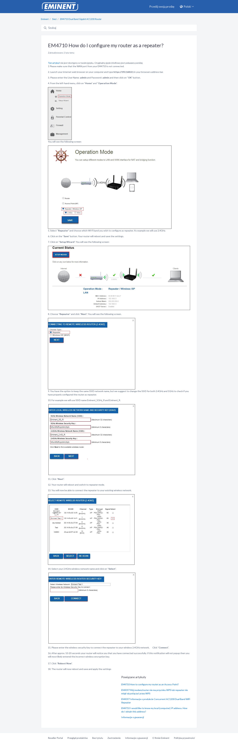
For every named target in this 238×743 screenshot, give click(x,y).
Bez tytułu (97, 738)
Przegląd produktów (77, 738)
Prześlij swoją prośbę (161, 6)
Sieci (54, 19)
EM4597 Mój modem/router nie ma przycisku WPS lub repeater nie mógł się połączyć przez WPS (154, 692)
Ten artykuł (54, 62)
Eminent (45, 19)
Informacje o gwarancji (132, 717)
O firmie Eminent (160, 738)
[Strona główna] (60, 6)
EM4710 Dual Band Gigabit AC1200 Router (81, 19)
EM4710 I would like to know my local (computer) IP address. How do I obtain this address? (154, 710)
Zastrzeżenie (114, 738)
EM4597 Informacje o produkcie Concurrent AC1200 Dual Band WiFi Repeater (155, 701)
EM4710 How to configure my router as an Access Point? (150, 684)
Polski (187, 6)
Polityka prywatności (184, 738)
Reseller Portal (55, 738)
